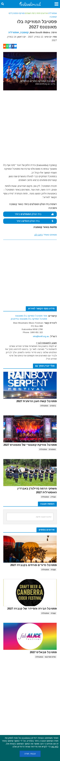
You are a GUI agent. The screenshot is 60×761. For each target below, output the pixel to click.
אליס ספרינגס (50, 657)
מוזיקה (21, 13)
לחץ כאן (54, 746)
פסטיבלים (13, 13)
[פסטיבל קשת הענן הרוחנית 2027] (30, 385)
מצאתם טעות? (45, 235)
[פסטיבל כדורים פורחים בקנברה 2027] (30, 549)
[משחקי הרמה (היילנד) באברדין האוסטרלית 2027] (30, 472)
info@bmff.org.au (41, 336)
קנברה (53, 569)
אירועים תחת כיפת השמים (36, 13)
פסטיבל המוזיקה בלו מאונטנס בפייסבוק (29, 319)
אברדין (53, 497)
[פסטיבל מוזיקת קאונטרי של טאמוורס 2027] (30, 429)
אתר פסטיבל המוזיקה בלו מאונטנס (31, 316)
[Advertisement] (30, 128)
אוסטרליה (52, 13)
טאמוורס (52, 449)
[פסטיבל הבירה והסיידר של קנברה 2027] (30, 592)
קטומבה (53, 17)
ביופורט (53, 406)
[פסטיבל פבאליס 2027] (30, 636)
